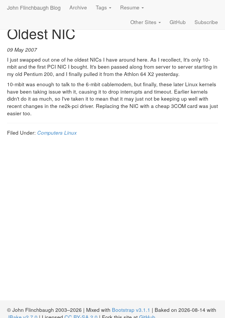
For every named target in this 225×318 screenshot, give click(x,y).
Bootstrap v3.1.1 (131, 309)
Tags (102, 7)
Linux (70, 132)
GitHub (178, 22)
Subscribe (206, 22)
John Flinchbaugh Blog (34, 7)
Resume (130, 7)
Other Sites (144, 22)
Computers (50, 132)
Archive (78, 7)
